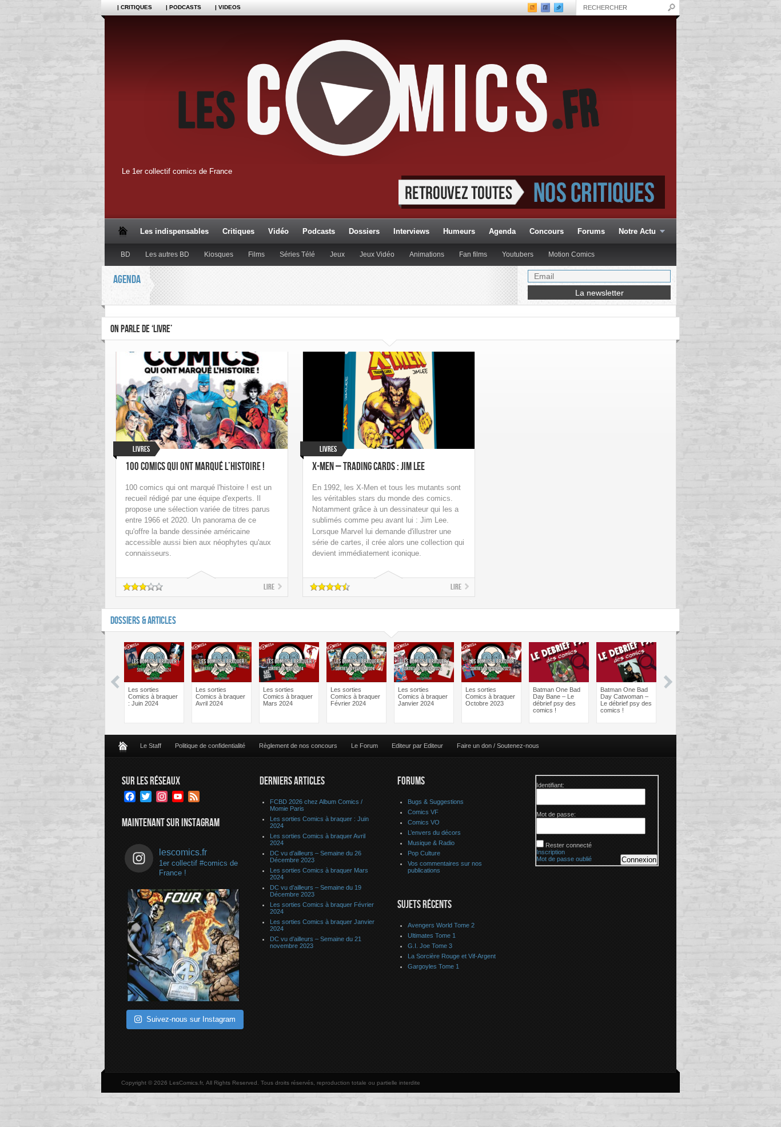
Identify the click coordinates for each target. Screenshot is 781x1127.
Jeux (337, 254)
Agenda (502, 231)
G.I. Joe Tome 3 (430, 945)
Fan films (473, 254)
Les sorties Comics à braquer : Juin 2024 (153, 696)
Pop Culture (424, 853)
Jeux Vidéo (377, 254)
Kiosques (218, 254)
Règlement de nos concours (298, 745)
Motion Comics (571, 254)
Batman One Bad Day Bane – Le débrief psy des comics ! (556, 700)
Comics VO (424, 822)
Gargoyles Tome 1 (433, 966)
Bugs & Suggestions (436, 801)
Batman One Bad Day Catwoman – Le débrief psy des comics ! (626, 700)
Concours (546, 231)
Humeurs (459, 231)
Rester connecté (568, 845)
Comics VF (423, 812)
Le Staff (150, 745)
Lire (269, 587)
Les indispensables (174, 231)
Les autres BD (167, 254)
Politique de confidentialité (210, 745)
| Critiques (134, 7)
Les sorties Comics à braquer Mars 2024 (288, 696)
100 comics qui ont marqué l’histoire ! (195, 466)
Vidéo (278, 231)
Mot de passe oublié (564, 858)
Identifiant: (550, 785)
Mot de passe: (556, 814)
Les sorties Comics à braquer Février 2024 (355, 696)
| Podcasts (183, 7)
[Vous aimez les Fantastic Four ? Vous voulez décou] (183, 945)
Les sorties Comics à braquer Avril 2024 (220, 696)
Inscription (550, 852)
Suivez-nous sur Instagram (191, 1019)
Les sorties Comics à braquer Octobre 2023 (490, 696)
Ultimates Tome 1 (432, 935)
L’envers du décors (434, 832)
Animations (426, 254)
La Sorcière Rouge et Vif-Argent (452, 956)
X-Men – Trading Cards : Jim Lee (368, 466)
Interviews (411, 231)
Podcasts (318, 231)
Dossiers (364, 231)
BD (125, 254)
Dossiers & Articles (143, 621)
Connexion (638, 859)
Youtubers (517, 254)
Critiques (238, 231)
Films (256, 254)
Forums (591, 231)
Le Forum (364, 745)
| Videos (228, 7)
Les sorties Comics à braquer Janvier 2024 (423, 696)
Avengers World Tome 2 (441, 925)
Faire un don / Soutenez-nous (498, 745)
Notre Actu (634, 232)
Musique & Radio (431, 842)
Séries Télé (297, 254)
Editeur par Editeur (417, 745)
